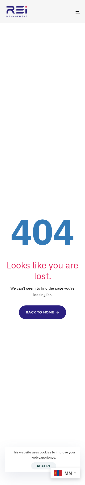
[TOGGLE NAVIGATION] (67, 11)
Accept (44, 466)
